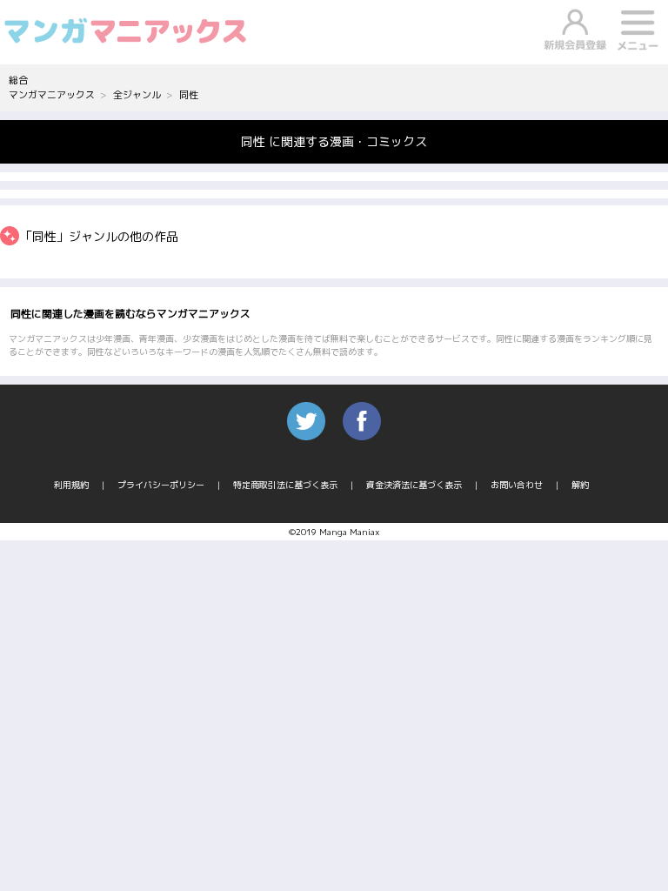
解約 (580, 485)
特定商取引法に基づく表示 (285, 485)
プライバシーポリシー (160, 485)
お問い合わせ (517, 485)
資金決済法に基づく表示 (414, 485)
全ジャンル (137, 95)
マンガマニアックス (52, 95)
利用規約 (71, 485)
